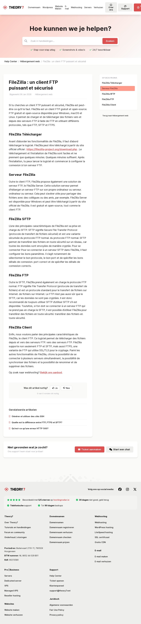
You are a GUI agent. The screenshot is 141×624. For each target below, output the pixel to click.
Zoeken (110, 41)
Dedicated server (12, 581)
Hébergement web (30, 61)
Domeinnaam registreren (62, 527)
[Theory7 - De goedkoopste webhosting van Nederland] (13, 7)
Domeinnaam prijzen (60, 542)
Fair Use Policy (57, 610)
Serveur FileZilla (109, 88)
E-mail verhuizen (103, 561)
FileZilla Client (109, 105)
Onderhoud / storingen (15, 537)
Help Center (10, 61)
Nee (68, 388)
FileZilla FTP (108, 99)
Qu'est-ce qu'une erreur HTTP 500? (30, 428)
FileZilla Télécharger (112, 83)
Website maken (11, 610)
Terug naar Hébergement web (115, 115)
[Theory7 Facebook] (120, 489)
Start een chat (121, 449)
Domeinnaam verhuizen (61, 532)
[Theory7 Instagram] (127, 489)
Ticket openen (57, 581)
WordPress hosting (104, 527)
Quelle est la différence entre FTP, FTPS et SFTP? (37, 422)
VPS (6, 586)
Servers (8, 576)
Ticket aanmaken (91, 449)
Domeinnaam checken (60, 537)
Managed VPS (11, 590)
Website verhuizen (13, 615)
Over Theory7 (11, 522)
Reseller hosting (12, 595)
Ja (56, 388)
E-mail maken (101, 556)
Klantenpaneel (57, 586)
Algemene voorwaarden (61, 605)
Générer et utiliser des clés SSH (28, 416)
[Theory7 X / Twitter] (135, 489)
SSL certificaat (102, 537)
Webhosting (100, 522)
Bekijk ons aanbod (51, 372)
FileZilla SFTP (108, 94)
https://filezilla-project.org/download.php (52, 149)
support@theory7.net (60, 590)
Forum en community (14, 532)
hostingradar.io (61, 500)
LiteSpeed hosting (104, 532)
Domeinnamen (56, 522)
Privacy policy (56, 615)
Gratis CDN (100, 542)
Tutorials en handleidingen (17, 527)
